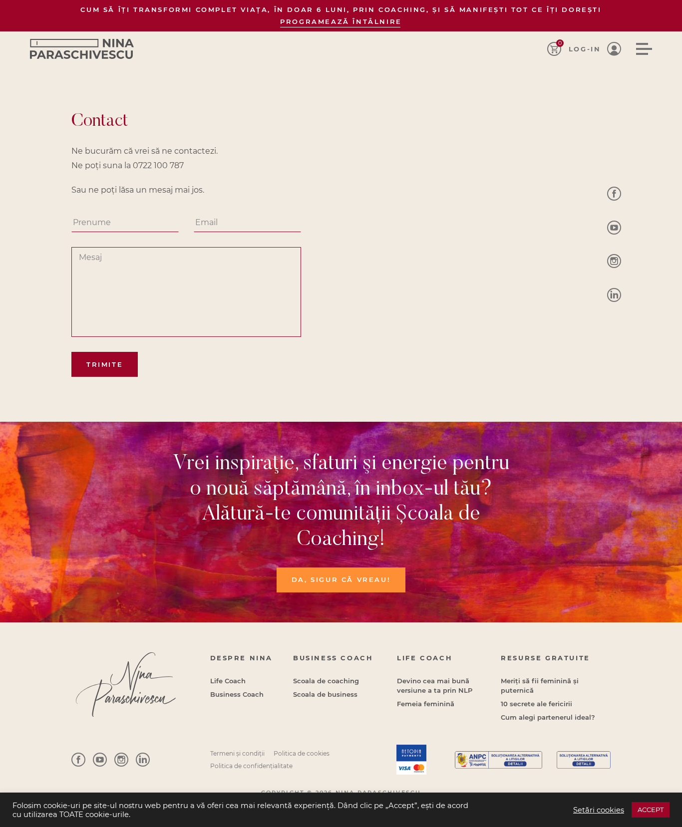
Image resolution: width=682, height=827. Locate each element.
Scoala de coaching (326, 681)
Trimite (104, 364)
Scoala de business (325, 694)
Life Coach (228, 681)
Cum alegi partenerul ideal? (548, 717)
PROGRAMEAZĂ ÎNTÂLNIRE (341, 21)
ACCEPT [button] (651, 810)
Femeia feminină (425, 704)
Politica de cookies (302, 753)
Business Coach (237, 694)
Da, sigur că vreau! (341, 579)
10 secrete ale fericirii (536, 704)
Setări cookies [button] (598, 810)
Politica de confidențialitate (251, 766)
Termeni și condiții (237, 753)
